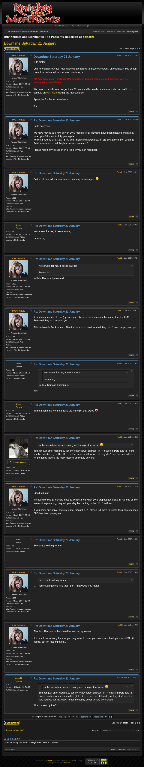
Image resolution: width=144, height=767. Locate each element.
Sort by (75, 716)
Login (86, 26)
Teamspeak (132, 31)
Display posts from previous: (44, 716)
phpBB (49, 761)
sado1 (18, 437)
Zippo (18, 539)
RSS (79, 26)
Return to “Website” (15, 730)
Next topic (111, 31)
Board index (14, 31)
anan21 (18, 678)
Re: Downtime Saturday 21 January (57, 120)
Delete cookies (116, 749)
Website (44, 31)
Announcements (30, 31)
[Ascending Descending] (102, 716)
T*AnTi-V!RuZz (18, 56)
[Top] (137, 111)
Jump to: (95, 730)
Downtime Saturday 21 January (30, 43)
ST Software (64, 763)
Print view (121, 31)
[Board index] (33, 23)
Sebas (18, 225)
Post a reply (9, 47)
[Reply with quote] (131, 111)
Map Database (61, 26)
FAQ (72, 26)
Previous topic (99, 31)
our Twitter (52, 92)
